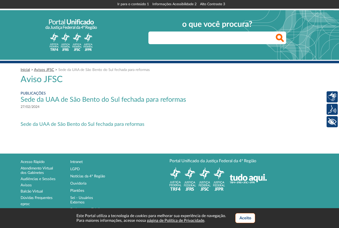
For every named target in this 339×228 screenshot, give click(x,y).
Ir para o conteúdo (133, 4)
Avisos (26, 185)
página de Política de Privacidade (175, 221)
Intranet (76, 162)
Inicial (25, 70)
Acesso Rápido (33, 162)
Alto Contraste (212, 4)
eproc (25, 204)
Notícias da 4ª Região (87, 176)
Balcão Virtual (32, 191)
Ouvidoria (78, 183)
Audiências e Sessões (38, 179)
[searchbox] (217, 38)
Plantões (77, 191)
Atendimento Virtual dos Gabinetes (37, 170)
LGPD (75, 169)
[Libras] (332, 96)
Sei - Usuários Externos (81, 200)
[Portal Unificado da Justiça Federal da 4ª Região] (71, 35)
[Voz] (332, 109)
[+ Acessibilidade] (332, 121)
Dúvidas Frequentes (37, 198)
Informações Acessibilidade (174, 4)
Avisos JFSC (44, 70)
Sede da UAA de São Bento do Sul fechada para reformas (104, 70)
